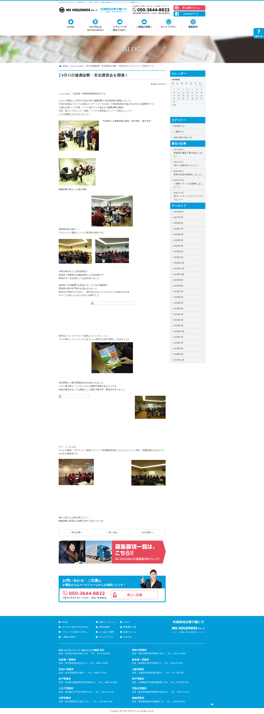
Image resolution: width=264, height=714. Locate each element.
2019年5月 (178, 303)
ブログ (126, 622)
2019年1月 (178, 326)
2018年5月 (178, 343)
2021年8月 (178, 212)
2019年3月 (178, 314)
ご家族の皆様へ (144, 27)
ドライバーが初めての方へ (120, 28)
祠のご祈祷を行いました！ (186, 164)
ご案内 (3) (178, 132)
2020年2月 (178, 251)
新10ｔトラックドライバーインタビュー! (189, 196)
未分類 (153, 84)
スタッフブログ (77, 66)
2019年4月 (178, 308)
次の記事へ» (148, 532)
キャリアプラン (169, 27)
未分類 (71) (179, 126)
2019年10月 (179, 274)
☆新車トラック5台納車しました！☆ (188, 183)
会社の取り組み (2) (183, 137)
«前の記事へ (76, 532)
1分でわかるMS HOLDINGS (75, 627)
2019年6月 (178, 297)
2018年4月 (178, 348)
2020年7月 (178, 229)
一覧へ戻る (112, 532)
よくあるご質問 (106, 632)
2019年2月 (178, 320)
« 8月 (174, 105)
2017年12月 (179, 360)
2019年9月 (178, 280)
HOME (71, 27)
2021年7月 (178, 217)
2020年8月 (178, 223)
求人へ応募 (134, 595)
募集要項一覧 (129, 627)
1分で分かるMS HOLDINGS (95, 28)
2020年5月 (178, 240)
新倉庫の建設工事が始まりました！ (189, 153)
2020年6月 (178, 234)
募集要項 (193, 27)
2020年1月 (178, 257)
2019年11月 (179, 268)
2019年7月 (178, 291)
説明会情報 (104, 627)
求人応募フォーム (191, 8)
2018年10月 (179, 331)
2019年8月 (178, 286)
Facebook (127, 637)
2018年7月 (178, 337)
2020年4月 (178, 246)
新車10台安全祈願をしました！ (189, 173)
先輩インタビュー (107, 622)
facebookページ (191, 14)
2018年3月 (178, 354)
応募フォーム (129, 632)
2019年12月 (179, 263)
